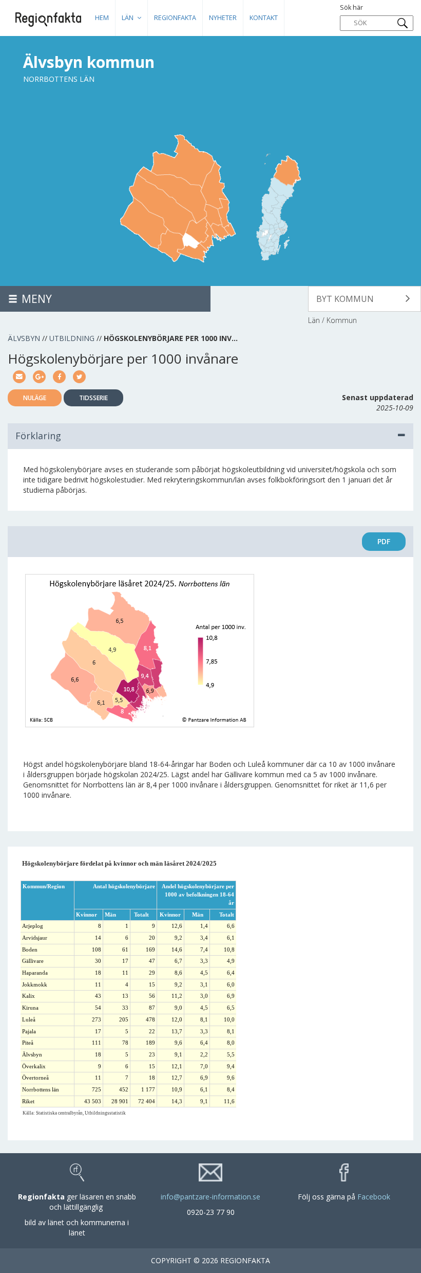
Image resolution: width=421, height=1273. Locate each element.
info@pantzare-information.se (210, 1197)
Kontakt (264, 17)
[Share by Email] (19, 376)
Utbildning (71, 338)
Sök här (351, 7)
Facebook (373, 1197)
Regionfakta (175, 17)
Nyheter (223, 17)
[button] (364, 299)
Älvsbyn (24, 338)
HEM (102, 17)
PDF (383, 541)
